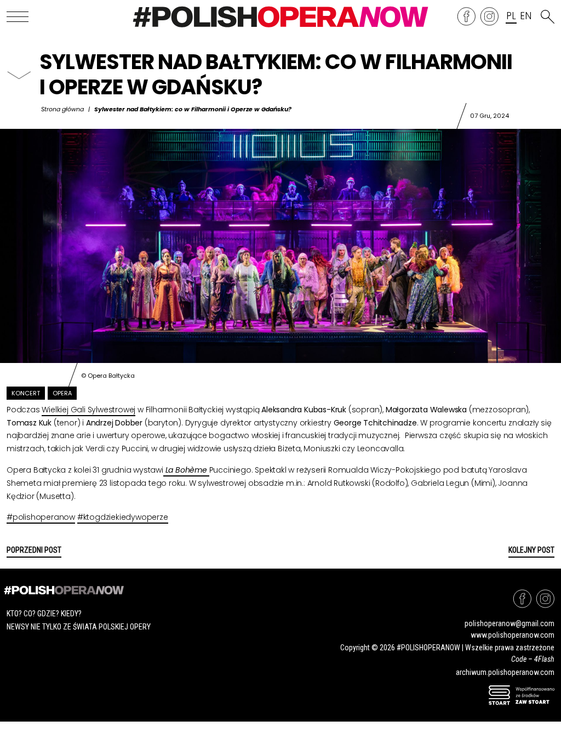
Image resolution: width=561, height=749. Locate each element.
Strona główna (62, 109)
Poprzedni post (34, 550)
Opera (62, 393)
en (525, 16)
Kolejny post (531, 550)
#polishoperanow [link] (41, 517)
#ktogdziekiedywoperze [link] (122, 517)
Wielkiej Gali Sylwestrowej (88, 409)
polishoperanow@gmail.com (509, 623)
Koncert (26, 393)
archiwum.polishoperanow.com (505, 672)
